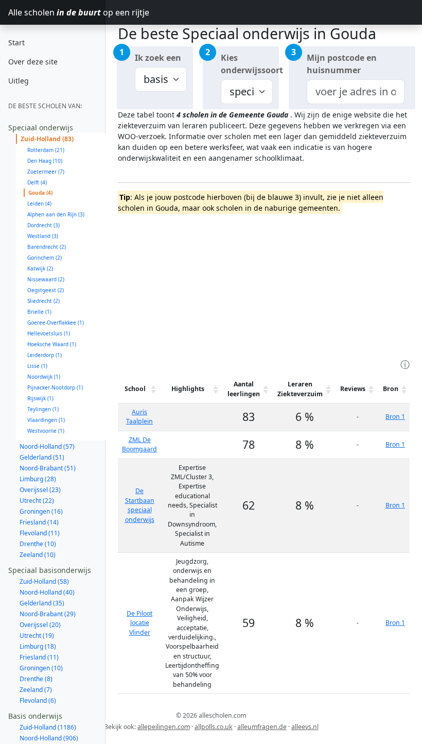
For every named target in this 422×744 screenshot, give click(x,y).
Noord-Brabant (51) (48, 468)
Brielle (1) (39, 311)
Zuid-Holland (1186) (48, 727)
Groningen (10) (41, 668)
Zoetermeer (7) (45, 171)
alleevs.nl (305, 726)
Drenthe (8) (36, 678)
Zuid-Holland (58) (44, 581)
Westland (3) (42, 236)
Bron (390, 388)
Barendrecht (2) (46, 246)
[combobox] (356, 91)
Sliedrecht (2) (43, 301)
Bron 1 (395, 416)
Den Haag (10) (44, 160)
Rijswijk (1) (40, 398)
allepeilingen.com (163, 726)
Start (16, 42)
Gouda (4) (40, 192)
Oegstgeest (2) (45, 290)
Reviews (352, 388)
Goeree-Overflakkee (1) (55, 322)
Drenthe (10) (38, 543)
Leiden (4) (39, 203)
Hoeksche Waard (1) (51, 344)
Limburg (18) (38, 646)
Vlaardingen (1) (46, 420)
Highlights (187, 388)
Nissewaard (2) (45, 279)
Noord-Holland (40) (47, 592)
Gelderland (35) (42, 603)
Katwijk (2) (40, 268)
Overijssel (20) (40, 624)
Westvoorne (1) (45, 430)
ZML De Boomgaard (139, 444)
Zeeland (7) (36, 689)
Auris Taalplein (139, 417)
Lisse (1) (37, 365)
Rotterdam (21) (45, 150)
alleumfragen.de (262, 726)
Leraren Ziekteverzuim (300, 389)
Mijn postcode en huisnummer (342, 64)
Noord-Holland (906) (49, 738)
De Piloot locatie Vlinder (139, 623)
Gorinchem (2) (44, 257)
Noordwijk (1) (43, 376)
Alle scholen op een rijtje (57, 12)
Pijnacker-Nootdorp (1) (55, 387)
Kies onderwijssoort (250, 64)
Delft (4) (37, 182)
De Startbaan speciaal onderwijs (139, 504)
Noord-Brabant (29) (48, 614)
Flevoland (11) (40, 533)
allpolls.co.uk (214, 726)
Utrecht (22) (37, 500)
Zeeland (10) (38, 554)
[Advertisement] (270, 285)
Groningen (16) (41, 511)
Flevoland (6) (38, 700)
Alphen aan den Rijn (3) (55, 214)
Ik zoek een (158, 57)
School (135, 388)
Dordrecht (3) (43, 225)
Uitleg (18, 81)
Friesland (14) (39, 522)
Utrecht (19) (37, 635)
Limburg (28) (38, 479)
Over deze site (33, 61)
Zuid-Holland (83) (47, 138)
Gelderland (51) (42, 457)
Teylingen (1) (43, 409)
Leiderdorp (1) (44, 355)
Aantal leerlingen (243, 389)
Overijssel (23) (40, 489)
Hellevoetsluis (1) (48, 333)
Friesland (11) (39, 657)
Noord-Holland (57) (47, 446)
